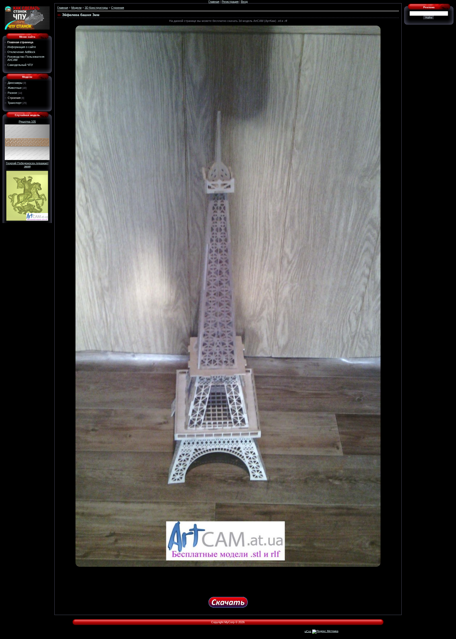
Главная (213, 1)
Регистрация (230, 1)
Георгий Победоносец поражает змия (27, 165)
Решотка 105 (27, 121)
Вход (244, 1)
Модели (76, 7)
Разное (12, 92)
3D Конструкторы (96, 7)
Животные (15, 87)
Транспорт (15, 102)
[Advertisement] (228, 580)
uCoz (308, 631)
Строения (14, 97)
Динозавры (15, 82)
